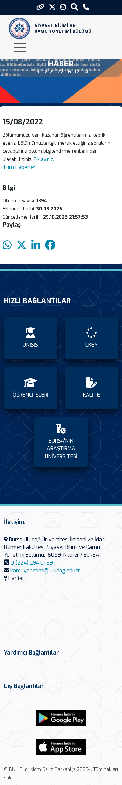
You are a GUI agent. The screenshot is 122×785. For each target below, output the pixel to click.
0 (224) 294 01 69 (32, 562)
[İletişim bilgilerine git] (86, 7)
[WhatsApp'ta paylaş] (7, 245)
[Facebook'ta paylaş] (50, 245)
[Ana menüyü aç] (20, 47)
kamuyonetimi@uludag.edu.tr (45, 570)
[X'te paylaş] (21, 245)
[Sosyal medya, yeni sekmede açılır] (52, 7)
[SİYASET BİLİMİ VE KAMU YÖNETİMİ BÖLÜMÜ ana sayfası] (19, 28)
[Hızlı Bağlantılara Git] (40, 7)
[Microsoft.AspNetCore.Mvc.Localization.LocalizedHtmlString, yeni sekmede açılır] (61, 718)
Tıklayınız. (44, 159)
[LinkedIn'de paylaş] (35, 245)
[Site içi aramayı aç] (74, 7)
